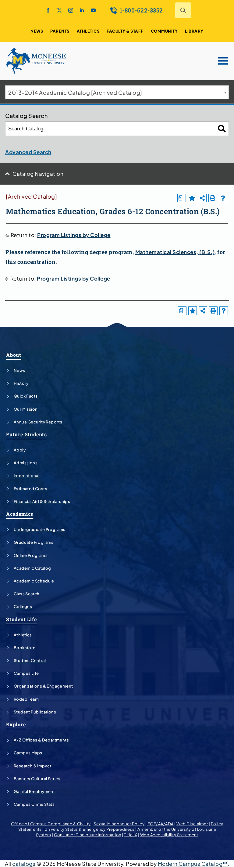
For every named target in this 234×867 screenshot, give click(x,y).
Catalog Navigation (37, 173)
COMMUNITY (164, 31)
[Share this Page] (202, 198)
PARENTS (59, 31)
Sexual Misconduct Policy (119, 823)
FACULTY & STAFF (125, 31)
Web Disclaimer (192, 823)
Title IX (130, 834)
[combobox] (117, 92)
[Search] (222, 129)
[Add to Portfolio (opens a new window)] (192, 198)
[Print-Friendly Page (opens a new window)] (212, 198)
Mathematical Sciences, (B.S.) (175, 252)
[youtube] (93, 10)
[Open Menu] (223, 61)
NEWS (36, 31)
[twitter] (59, 10)
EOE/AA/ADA (160, 823)
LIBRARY (194, 31)
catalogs (23, 863)
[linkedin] (82, 10)
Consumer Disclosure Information (87, 834)
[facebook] (48, 10)
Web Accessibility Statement (169, 834)
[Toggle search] (183, 10)
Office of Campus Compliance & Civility (51, 823)
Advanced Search (28, 152)
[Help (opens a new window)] (223, 198)
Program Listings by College (74, 235)
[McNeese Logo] (36, 61)
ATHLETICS (88, 31)
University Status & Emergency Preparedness (89, 829)
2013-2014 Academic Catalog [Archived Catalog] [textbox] (75, 92)
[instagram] (71, 10)
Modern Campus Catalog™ (193, 863)
